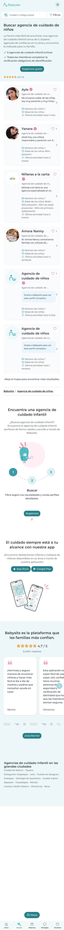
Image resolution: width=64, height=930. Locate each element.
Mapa (33, 915)
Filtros (56, 15)
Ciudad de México (13, 770)
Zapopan (9, 782)
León (32, 774)
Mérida (33, 782)
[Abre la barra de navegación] (57, 4)
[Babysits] (12, 4)
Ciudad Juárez (50, 778)
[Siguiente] (59, 686)
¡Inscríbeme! (32, 735)
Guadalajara (22, 782)
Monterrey (36, 786)
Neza (47, 786)
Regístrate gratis (32, 69)
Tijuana (29, 770)
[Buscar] (6, 15)
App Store (22, 569)
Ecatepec (9, 778)
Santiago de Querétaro (28, 778)
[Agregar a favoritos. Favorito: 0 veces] (55, 89)
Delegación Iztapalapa (16, 774)
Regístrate (32, 513)
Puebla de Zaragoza (47, 774)
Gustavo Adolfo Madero (16, 786)
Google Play (43, 569)
